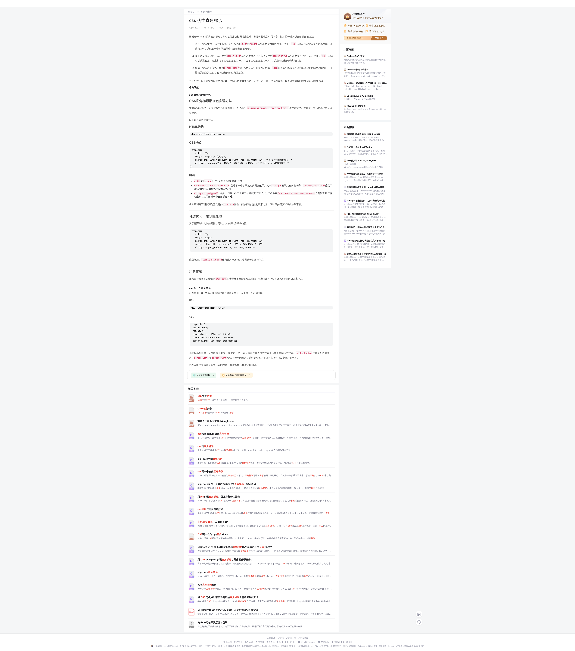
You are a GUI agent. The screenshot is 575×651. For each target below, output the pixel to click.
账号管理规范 (335, 646)
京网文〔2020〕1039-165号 (210, 646)
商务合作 (249, 642)
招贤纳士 (238, 642)
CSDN (281, 638)
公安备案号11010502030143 (166, 646)
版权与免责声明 (349, 646)
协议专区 (270, 642)
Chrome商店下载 (322, 646)
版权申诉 (361, 646)
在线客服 (325, 642)
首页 (190, 12)
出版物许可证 (371, 646)
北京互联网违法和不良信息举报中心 (256, 646)
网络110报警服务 (288, 646)
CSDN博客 (303, 638)
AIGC (221, 27)
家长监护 (276, 646)
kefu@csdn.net (308, 642)
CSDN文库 (291, 638)
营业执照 (382, 646)
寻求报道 (260, 642)
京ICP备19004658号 (188, 646)
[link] (190, 11)
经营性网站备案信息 (232, 646)
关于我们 (227, 642)
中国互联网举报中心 (305, 646)
